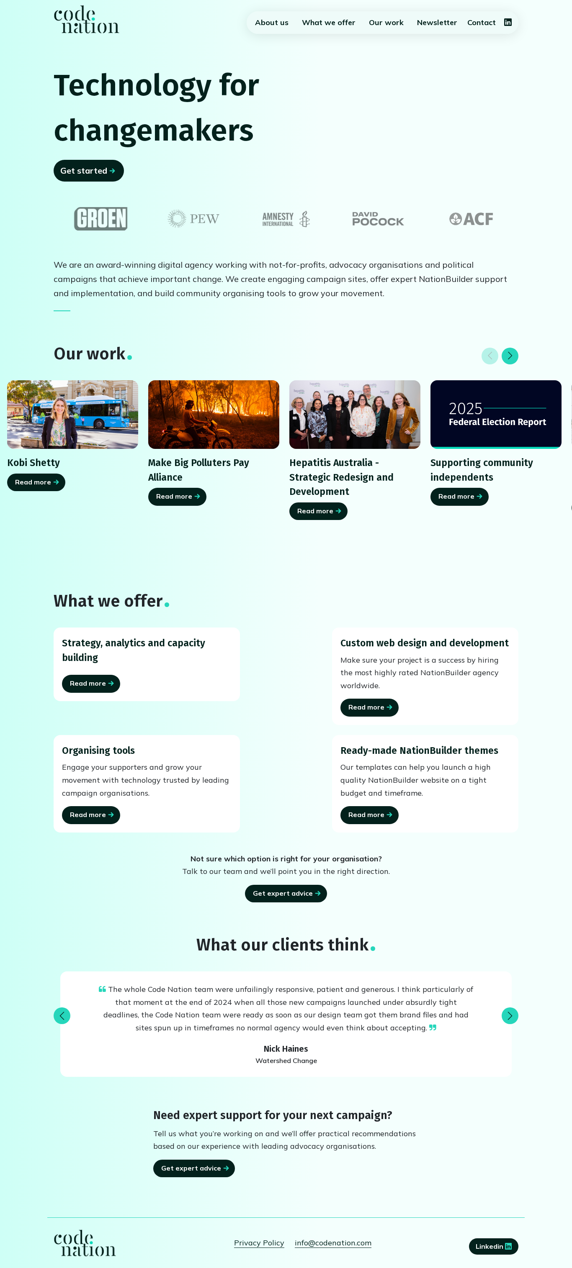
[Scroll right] (510, 356)
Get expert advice (283, 893)
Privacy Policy (259, 1243)
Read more (33, 482)
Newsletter (437, 22)
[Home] (87, 19)
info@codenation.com (333, 1243)
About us (272, 22)
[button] (62, 1015)
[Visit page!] (508, 22)
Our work (386, 22)
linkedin (490, 1246)
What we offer (329, 22)
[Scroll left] (490, 356)
